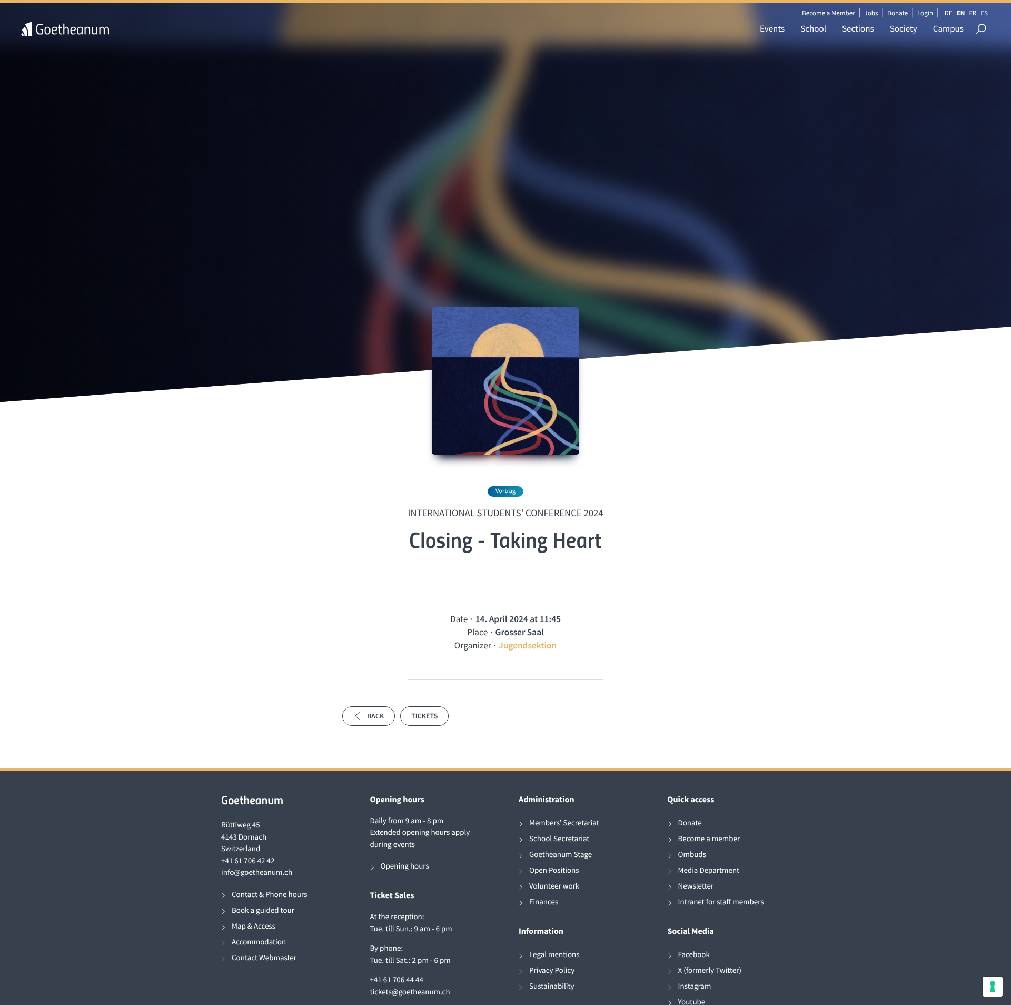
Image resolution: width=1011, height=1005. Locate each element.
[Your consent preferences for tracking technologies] (993, 987)
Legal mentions (554, 955)
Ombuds (692, 855)
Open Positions (554, 870)
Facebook (694, 955)
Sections (858, 28)
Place (477, 632)
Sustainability (551, 986)
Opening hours (405, 866)
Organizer (472, 645)
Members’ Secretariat (564, 823)
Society (903, 28)
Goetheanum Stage (560, 855)
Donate (897, 12)
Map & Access (253, 926)
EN (961, 12)
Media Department (709, 870)
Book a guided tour (263, 910)
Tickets (424, 716)
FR (972, 12)
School (813, 28)
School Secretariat (559, 839)
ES (984, 12)
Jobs (871, 12)
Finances (543, 902)
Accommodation (259, 942)
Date (459, 619)
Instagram (694, 986)
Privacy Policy (551, 970)
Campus (948, 28)
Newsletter (696, 886)
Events (772, 28)
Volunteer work (554, 886)
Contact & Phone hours (269, 895)
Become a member (709, 839)
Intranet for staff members (721, 902)
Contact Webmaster (264, 958)
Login (925, 12)
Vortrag (505, 491)
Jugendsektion (528, 645)
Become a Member (828, 12)
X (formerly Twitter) (710, 970)
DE (949, 12)
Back (375, 716)
